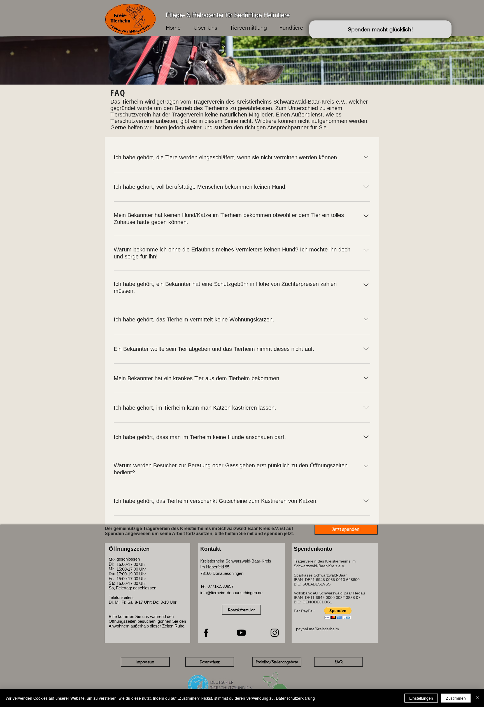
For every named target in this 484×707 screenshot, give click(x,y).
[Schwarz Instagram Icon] (274, 632)
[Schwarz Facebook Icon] (206, 632)
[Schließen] (477, 698)
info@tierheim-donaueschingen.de (231, 592)
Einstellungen (421, 698)
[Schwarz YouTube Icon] (241, 632)
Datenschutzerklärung (295, 698)
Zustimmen (456, 698)
